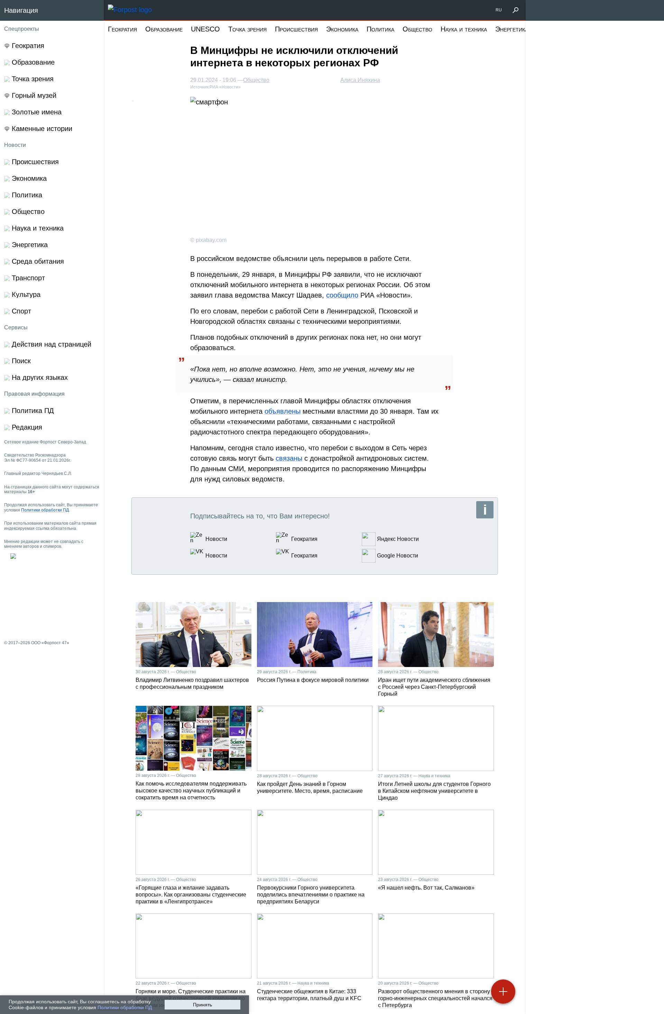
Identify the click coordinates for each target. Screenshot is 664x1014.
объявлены (283, 411)
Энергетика (511, 29)
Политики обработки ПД (125, 1007)
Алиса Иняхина (360, 80)
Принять (202, 1004)
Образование (164, 29)
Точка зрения (247, 29)
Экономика (342, 29)
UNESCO (205, 29)
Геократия (122, 29)
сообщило (342, 295)
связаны (289, 458)
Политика (380, 29)
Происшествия (296, 29)
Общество (417, 29)
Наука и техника (464, 29)
